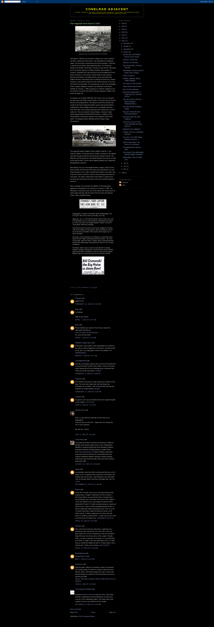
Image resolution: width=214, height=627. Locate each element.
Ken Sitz (122, 185)
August (125, 52)
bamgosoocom (80, 410)
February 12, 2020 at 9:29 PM (88, 392)
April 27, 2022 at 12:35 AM (86, 548)
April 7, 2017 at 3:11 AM (85, 338)
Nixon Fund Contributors (130, 89)
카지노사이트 (90, 402)
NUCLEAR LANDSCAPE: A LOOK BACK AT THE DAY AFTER (132, 94)
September (127, 49)
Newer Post (74, 612)
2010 (123, 41)
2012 (123, 35)
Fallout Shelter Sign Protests (132, 86)
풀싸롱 (86, 429)
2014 (123, 29)
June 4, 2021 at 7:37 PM (85, 405)
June (125, 166)
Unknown (78, 298)
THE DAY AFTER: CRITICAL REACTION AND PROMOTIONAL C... (132, 102)
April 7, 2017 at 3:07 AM (85, 320)
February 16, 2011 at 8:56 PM (88, 304)
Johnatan (78, 526)
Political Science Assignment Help (94, 594)
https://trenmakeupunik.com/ (84, 452)
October (126, 46)
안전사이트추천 (104, 545)
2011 (123, 38)
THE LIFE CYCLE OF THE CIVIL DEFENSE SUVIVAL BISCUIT (132, 124)
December (126, 43)
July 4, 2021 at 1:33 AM (85, 434)
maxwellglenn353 (80, 361)
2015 (123, 26)
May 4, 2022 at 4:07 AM (85, 559)
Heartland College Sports (83, 343)
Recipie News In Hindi (82, 556)
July (125, 163)
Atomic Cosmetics (129, 75)
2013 (123, 32)
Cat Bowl (98, 371)
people (77, 469)
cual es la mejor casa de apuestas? (86, 332)
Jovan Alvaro (79, 439)
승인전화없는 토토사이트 (105, 518)
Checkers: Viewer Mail (130, 60)
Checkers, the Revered (130, 62)
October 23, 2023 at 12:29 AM (88, 604)
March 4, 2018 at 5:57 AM (86, 356)
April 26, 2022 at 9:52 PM (86, 521)
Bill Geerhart (124, 182)
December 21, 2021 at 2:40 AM (88, 484)
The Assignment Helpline (83, 589)
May (125, 169)
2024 (123, 23)
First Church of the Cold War (132, 83)
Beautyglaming (80, 553)
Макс (77, 309)
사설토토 (78, 397)
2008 (123, 173)
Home (93, 612)
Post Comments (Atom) (87, 616)
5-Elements (79, 564)
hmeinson (78, 379)
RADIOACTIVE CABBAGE (131, 129)
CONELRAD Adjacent (107, 9)
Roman (77, 489)
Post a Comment (75, 609)
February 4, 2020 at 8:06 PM (87, 373)
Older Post (112, 612)
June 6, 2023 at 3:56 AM (85, 584)
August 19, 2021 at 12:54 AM (87, 464)
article (104, 98)
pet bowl (97, 389)
